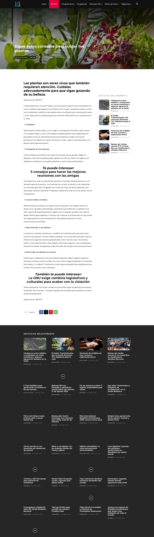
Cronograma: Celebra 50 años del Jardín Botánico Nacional (35, 509)
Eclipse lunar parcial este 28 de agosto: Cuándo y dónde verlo (119, 418)
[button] (137, 4)
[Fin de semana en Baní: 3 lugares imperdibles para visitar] (91, 376)
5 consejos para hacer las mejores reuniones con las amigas (58, 174)
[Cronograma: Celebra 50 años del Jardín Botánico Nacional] (35, 498)
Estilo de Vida (21, 57)
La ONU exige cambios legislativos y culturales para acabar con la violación (58, 280)
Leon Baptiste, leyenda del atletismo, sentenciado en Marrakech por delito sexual (118, 450)
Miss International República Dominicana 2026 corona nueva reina (91, 418)
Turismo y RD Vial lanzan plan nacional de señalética (35, 481)
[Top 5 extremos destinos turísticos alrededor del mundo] (91, 469)
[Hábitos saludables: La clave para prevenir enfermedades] (91, 437)
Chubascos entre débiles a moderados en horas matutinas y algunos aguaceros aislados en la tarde (120, 104)
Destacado (114, 111)
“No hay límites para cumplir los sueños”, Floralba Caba (61, 509)
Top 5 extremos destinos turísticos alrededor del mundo (91, 481)
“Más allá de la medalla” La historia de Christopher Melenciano (90, 509)
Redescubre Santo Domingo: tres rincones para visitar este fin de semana (62, 419)
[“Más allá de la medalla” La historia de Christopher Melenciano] (91, 498)
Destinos (82, 392)
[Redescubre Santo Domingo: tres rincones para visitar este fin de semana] (63, 407)
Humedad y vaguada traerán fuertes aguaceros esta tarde (117, 481)
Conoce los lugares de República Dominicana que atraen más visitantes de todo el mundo (118, 511)
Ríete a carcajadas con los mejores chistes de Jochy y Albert (62, 448)
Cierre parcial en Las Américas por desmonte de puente (34, 448)
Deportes (114, 152)
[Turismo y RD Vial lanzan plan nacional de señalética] (35, 469)
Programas (55, 453)
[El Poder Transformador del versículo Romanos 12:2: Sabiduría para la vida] (104, 120)
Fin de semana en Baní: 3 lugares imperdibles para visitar (91, 387)
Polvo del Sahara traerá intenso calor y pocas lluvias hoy (34, 418)
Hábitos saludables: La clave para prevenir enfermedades (90, 448)
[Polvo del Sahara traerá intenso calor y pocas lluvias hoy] (35, 407)
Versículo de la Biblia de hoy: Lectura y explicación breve (120, 133)
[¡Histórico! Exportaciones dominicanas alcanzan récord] (63, 530)
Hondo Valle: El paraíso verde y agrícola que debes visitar (62, 481)
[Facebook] (41, 312)
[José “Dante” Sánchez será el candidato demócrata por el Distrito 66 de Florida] (91, 530)
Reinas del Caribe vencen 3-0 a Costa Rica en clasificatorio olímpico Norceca (120, 147)
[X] (46, 312)
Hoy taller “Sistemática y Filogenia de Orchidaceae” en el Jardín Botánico (119, 388)
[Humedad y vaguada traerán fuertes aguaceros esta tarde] (119, 469)
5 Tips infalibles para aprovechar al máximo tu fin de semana (35, 387)
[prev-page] (100, 157)
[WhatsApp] (56, 312)
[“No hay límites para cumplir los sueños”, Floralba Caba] (63, 498)
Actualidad (115, 126)
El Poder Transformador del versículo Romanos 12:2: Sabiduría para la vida (120, 119)
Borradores (56, 394)
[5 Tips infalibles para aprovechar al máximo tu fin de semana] (35, 376)
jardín (26, 109)
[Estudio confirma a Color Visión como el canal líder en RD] (35, 530)
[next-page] (103, 157)
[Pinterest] (51, 312)
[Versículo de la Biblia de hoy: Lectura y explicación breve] (104, 135)
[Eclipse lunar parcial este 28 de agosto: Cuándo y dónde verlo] (119, 407)
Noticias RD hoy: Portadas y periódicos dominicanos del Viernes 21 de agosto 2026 (63, 388)
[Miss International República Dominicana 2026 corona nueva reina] (91, 407)
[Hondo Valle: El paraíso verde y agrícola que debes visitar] (63, 469)
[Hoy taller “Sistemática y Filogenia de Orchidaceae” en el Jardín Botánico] (119, 376)
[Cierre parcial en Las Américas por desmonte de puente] (35, 437)
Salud (32, 57)
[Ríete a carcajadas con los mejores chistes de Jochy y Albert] (63, 437)
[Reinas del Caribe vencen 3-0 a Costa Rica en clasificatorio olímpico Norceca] (104, 148)
